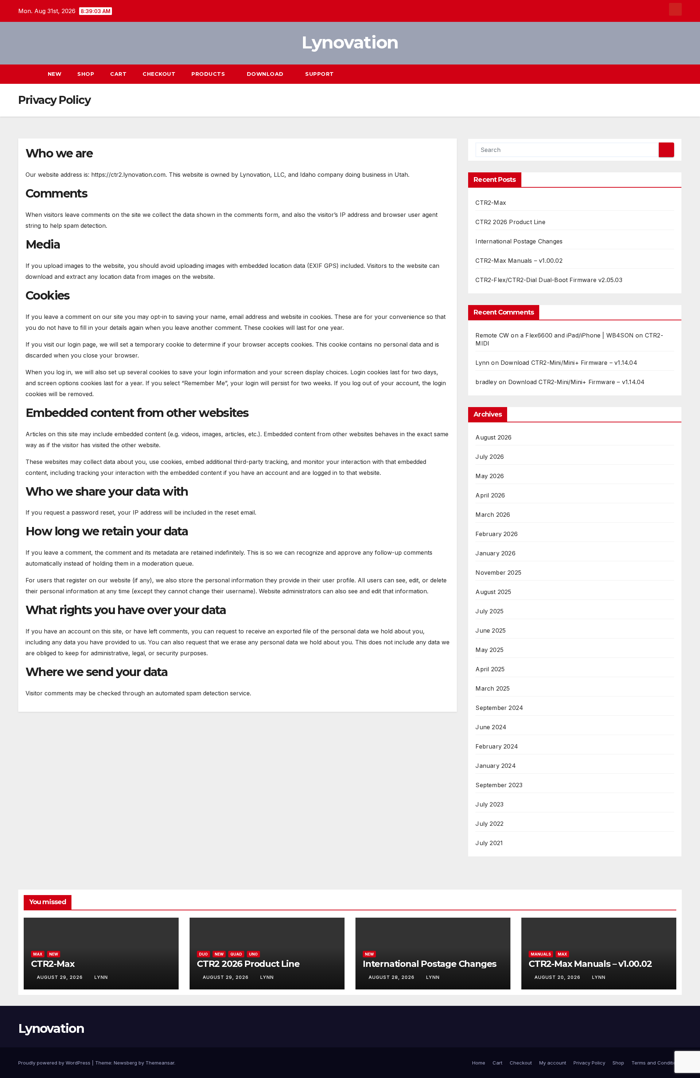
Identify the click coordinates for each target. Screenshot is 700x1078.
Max (37, 954)
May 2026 (489, 476)
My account (552, 1063)
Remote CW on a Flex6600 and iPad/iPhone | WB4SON (554, 335)
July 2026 (489, 456)
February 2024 (496, 746)
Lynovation (350, 42)
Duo (203, 954)
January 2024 (495, 765)
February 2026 (496, 534)
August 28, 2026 (392, 977)
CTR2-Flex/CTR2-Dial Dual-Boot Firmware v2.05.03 (548, 280)
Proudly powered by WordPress (55, 1063)
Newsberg (125, 1063)
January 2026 (495, 553)
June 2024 (490, 727)
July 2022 (489, 823)
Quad (236, 954)
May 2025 (489, 649)
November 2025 (498, 572)
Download (266, 74)
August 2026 (493, 437)
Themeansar (159, 1063)
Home (478, 1063)
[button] (663, 74)
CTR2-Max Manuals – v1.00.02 (518, 260)
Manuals (541, 954)
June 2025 (490, 630)
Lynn (482, 362)
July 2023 (489, 804)
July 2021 (489, 843)
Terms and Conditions (656, 1063)
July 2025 (489, 611)
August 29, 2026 (60, 977)
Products (209, 74)
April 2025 (490, 669)
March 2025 (492, 688)
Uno (253, 954)
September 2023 (498, 785)
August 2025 (493, 591)
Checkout (159, 74)
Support (320, 74)
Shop (85, 74)
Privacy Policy (589, 1063)
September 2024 (499, 707)
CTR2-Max (490, 202)
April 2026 (490, 495)
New (55, 74)
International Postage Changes (519, 241)
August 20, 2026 (558, 977)
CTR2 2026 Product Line (510, 222)
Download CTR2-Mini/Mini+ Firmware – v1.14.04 (569, 362)
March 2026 (492, 514)
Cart (118, 74)
